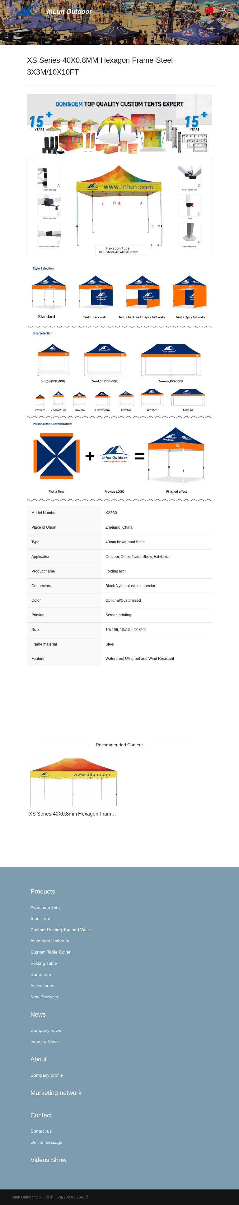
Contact (41, 1115)
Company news (45, 1030)
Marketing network (56, 1092)
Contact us (41, 1131)
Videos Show (48, 1160)
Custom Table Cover (50, 952)
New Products (44, 996)
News (38, 1014)
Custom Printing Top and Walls (60, 929)
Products (42, 891)
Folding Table (43, 963)
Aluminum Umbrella (49, 940)
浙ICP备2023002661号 (69, 1197)
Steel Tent (40, 918)
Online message (46, 1142)
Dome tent (40, 974)
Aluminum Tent (45, 907)
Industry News (44, 1041)
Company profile (46, 1075)
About (38, 1059)
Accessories (42, 985)
